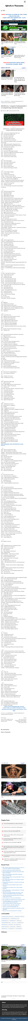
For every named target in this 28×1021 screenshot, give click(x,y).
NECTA (10, 924)
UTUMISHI (10, 928)
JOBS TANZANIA (4, 922)
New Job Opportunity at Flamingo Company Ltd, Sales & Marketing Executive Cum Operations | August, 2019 (12, 847)
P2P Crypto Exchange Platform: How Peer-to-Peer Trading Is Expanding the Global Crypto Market (13, 893)
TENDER (17, 926)
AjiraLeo (10, 1018)
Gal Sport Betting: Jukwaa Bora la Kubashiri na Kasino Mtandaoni (13, 909)
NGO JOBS (16, 924)
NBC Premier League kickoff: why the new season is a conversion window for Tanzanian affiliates (13, 868)
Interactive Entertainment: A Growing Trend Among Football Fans (15, 856)
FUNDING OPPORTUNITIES (6, 916)
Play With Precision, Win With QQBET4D (12, 842)
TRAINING (3, 928)
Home (2, 101)
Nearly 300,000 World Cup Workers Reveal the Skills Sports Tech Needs (13, 872)
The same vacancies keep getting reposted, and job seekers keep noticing (13, 896)
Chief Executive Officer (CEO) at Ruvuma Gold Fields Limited (13, 835)
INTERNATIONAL (14, 918)
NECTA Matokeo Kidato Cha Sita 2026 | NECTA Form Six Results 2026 (13, 877)
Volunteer (17, 928)
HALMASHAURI (4, 918)
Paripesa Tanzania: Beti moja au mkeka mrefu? (12, 870)
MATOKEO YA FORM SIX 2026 (14, 14)
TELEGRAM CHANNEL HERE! (14, 64)
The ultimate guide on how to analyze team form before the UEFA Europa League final (12, 901)
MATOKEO (4, 924)
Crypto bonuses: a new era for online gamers (13, 827)
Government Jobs (18, 916)
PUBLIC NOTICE (4, 926)
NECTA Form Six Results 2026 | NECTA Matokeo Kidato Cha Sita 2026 (12, 875)
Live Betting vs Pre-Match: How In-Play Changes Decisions (12, 888)
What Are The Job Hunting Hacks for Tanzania (12, 910)
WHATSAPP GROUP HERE (16, 62)
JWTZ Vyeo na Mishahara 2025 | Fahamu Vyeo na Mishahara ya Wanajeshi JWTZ (14, 859)
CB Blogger (14, 1019)
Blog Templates (23, 1018)
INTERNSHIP (4, 920)
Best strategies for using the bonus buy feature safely (14, 899)
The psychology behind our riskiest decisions (13, 823)
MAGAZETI (19, 922)
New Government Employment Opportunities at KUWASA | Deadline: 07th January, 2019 (20, 721)
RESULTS (11, 926)
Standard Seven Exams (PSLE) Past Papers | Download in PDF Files (13, 839)
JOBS (17, 920)
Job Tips (13, 922)
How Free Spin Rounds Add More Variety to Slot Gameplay (12, 885)
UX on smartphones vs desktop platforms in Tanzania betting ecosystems (13, 890)
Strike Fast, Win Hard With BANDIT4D (12, 831)
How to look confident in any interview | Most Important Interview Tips (7, 720)
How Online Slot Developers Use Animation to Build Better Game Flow (13, 880)
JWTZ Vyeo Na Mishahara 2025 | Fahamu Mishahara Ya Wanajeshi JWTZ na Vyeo (15, 852)
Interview (12, 920)
